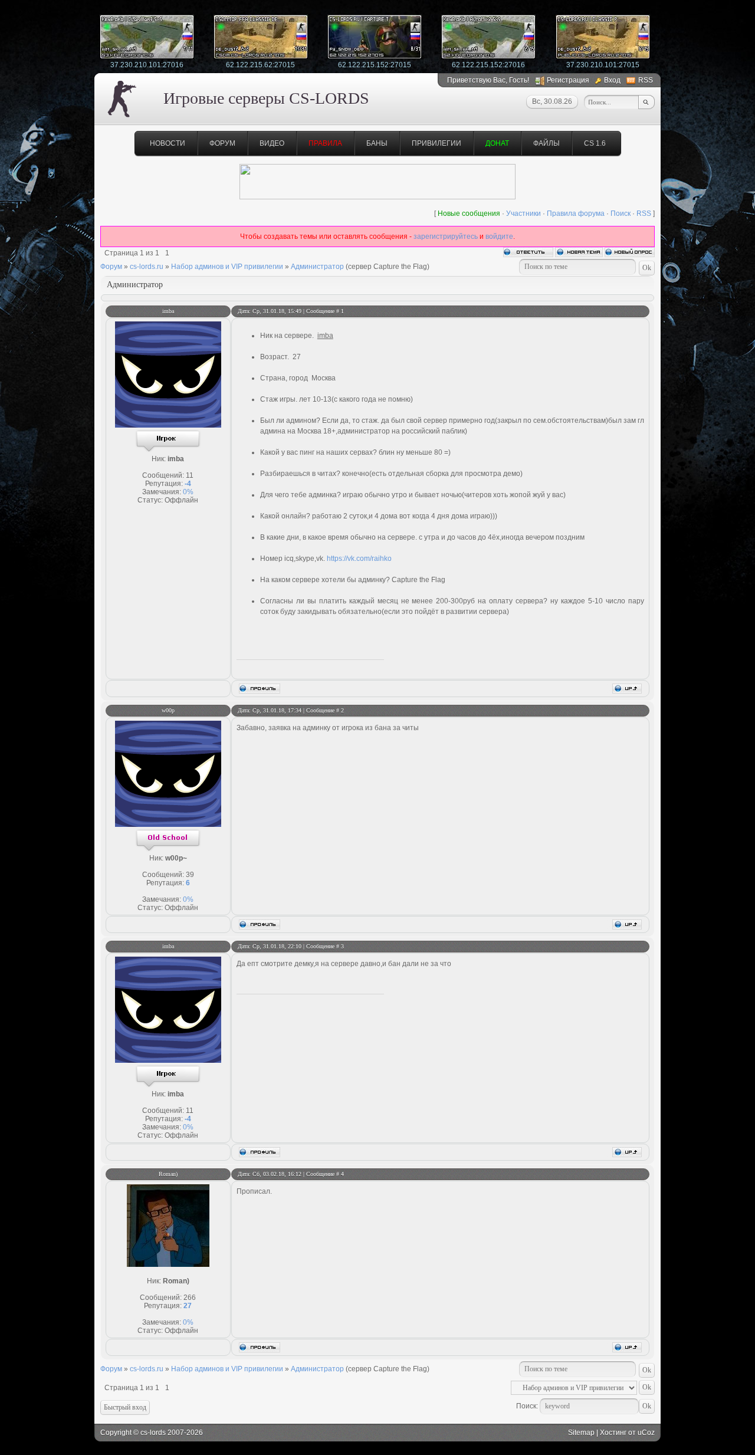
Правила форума (576, 213)
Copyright (116, 1432)
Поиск (620, 213)
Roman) (168, 1174)
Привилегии (436, 143)
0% (188, 492)
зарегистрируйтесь (445, 236)
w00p (168, 710)
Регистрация (568, 80)
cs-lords (153, 1432)
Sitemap (581, 1432)
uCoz (646, 1432)
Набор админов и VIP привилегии (227, 266)
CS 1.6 (595, 143)
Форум (222, 143)
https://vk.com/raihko (359, 558)
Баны (377, 143)
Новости (167, 143)
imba (168, 311)
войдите (499, 236)
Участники (523, 213)
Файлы (546, 143)
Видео (272, 143)
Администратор (317, 266)
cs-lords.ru (146, 266)
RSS (645, 80)
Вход (612, 80)
